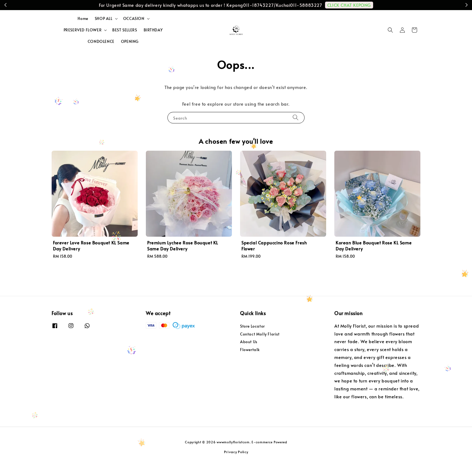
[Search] (295, 117)
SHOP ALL (104, 18)
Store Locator (252, 326)
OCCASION (133, 18)
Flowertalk (250, 349)
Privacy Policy (236, 451)
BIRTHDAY (153, 29)
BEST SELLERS (124, 29)
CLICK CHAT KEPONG (349, 5)
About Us (248, 341)
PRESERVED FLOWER (83, 30)
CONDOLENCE (101, 41)
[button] (390, 30)
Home (83, 18)
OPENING (129, 41)
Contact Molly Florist (260, 334)
